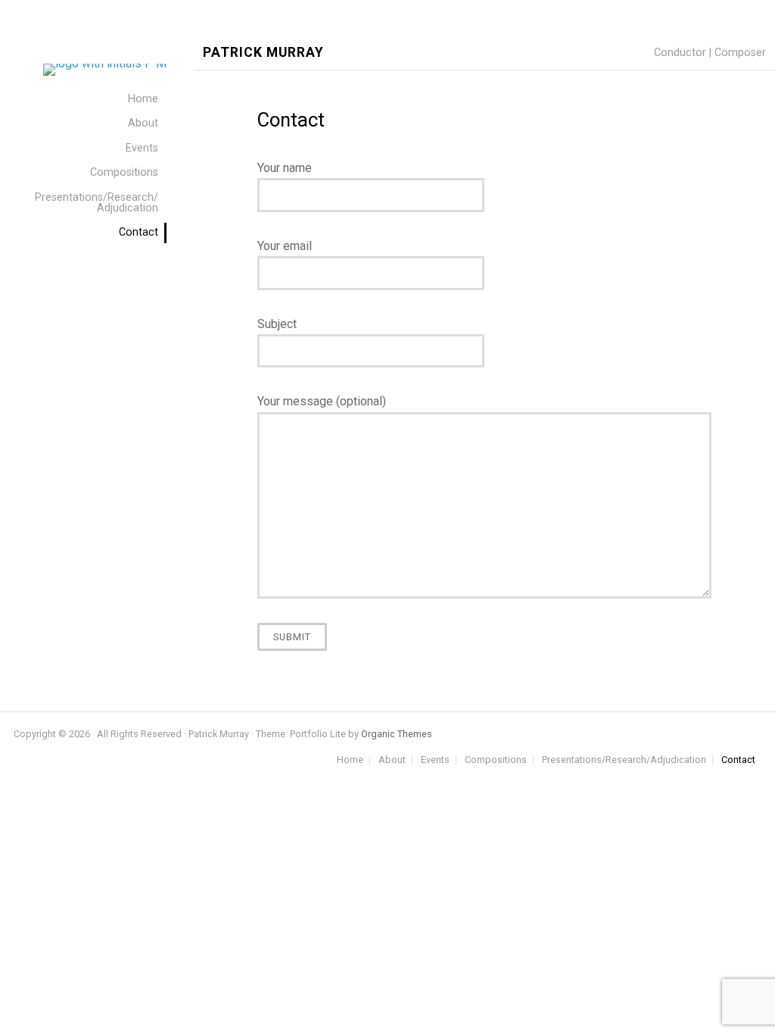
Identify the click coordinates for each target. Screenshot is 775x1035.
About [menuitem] (143, 123)
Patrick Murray (263, 52)
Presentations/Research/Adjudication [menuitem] (96, 202)
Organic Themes (396, 734)
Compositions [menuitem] (124, 172)
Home (350, 760)
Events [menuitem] (142, 148)
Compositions (496, 760)
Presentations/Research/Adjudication (624, 760)
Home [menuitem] (143, 98)
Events (435, 760)
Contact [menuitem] (138, 232)
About (392, 760)
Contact (738, 760)
